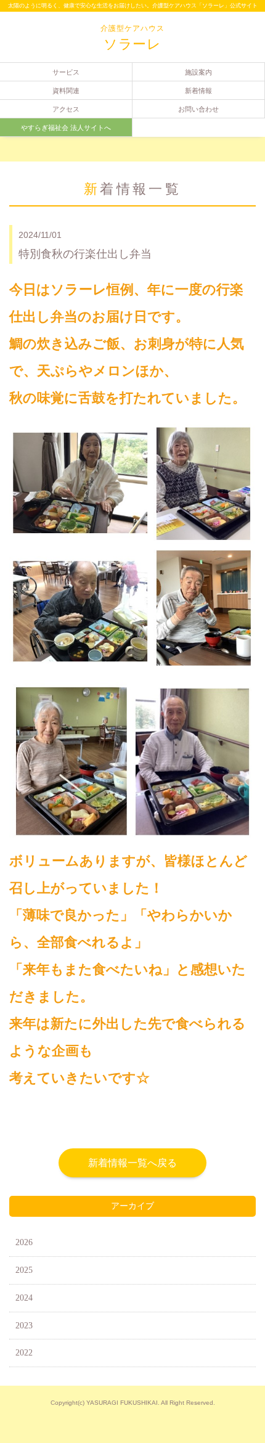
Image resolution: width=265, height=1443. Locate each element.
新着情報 (198, 90)
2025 (24, 1270)
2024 (24, 1297)
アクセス (66, 109)
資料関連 (66, 90)
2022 (24, 1352)
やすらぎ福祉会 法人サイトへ (66, 127)
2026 (24, 1242)
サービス (66, 72)
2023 (24, 1325)
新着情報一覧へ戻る (132, 1163)
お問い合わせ (198, 109)
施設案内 (198, 72)
